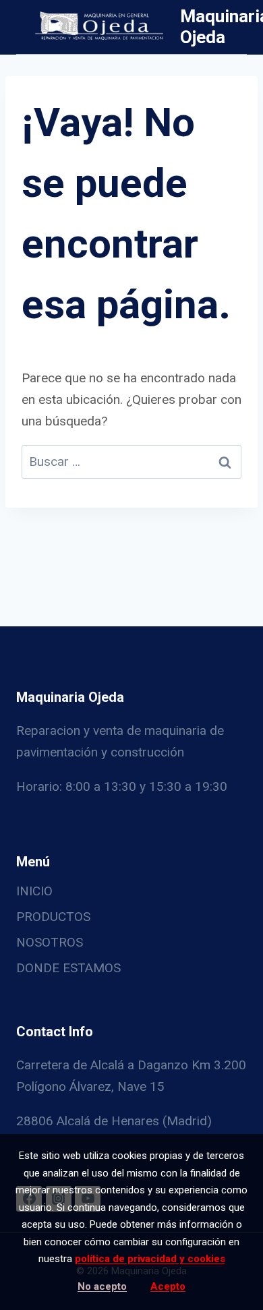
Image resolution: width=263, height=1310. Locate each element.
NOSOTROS (49, 942)
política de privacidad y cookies (150, 1259)
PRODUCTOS (53, 916)
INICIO (34, 891)
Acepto (167, 1286)
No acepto (102, 1286)
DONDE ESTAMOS (68, 968)
